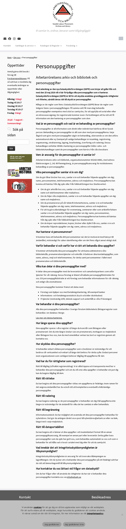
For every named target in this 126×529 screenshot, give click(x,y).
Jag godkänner (52, 524)
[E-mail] (6, 39)
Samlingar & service (24, 45)
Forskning (71, 45)
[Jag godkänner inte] (122, 514)
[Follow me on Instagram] (15, 39)
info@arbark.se (74, 477)
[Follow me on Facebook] (10, 39)
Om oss (16, 57)
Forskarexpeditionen (17, 78)
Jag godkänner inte (74, 524)
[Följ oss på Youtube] (20, 39)
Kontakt (7, 45)
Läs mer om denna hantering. (49, 317)
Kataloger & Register (50, 45)
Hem (9, 57)
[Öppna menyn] (121, 38)
